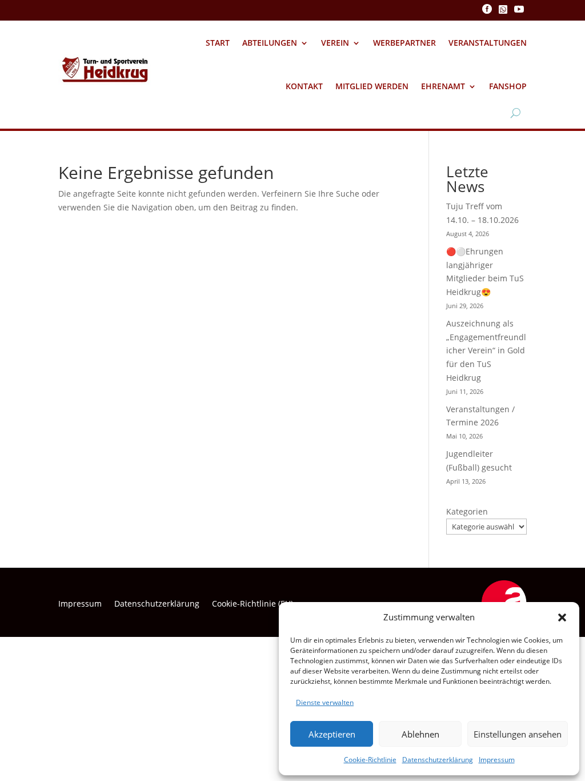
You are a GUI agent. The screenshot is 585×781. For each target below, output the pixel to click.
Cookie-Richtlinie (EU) (252, 604)
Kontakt (304, 86)
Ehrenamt (443, 86)
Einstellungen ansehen (518, 734)
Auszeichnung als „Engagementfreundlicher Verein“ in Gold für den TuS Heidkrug (486, 350)
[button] (562, 617)
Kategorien (467, 511)
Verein (335, 42)
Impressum (497, 759)
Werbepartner (404, 42)
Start (218, 42)
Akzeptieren (331, 734)
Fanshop (508, 86)
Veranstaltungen (487, 42)
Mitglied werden (371, 86)
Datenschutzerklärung (437, 759)
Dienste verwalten (325, 702)
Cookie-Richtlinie (370, 759)
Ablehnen (420, 734)
